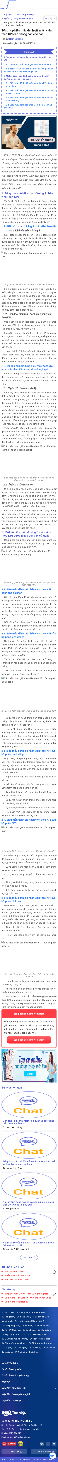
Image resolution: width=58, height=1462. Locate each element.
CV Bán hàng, (29, 1330)
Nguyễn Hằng (16, 39)
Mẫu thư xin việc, (9, 1321)
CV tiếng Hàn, (8, 1317)
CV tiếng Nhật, (24, 1317)
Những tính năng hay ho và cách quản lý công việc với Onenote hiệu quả (28, 1203)
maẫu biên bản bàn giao (17, 1275)
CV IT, (4, 1330)
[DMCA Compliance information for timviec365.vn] (20, 1444)
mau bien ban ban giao (16, 1279)
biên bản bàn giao (14, 1271)
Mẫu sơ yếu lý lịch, (28, 1321)
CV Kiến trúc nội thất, (40, 1339)
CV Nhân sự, (15, 1330)
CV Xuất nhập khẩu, (37, 1334)
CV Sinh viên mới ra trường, (14, 1339)
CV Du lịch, (6, 1347)
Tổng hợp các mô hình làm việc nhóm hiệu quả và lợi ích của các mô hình (29, 1162)
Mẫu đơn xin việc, (41, 1317)
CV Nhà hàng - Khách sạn (27, 1352)
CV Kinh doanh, (42, 1325)
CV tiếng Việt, (38, 1312)
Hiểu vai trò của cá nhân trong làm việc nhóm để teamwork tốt (28, 1244)
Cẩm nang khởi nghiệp (16, 1301)
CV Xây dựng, (7, 1334)
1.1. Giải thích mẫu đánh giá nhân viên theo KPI (28, 64)
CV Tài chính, (49, 1347)
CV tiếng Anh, (23, 1312)
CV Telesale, (35, 1347)
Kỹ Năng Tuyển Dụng (40, 1297)
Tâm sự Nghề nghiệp (37, 1293)
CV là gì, (43, 1321)
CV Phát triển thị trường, (40, 1343)
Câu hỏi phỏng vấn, (10, 1325)
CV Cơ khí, (21, 1334)
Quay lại (50, 18)
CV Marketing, (44, 1330)
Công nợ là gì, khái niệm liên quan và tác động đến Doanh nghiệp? (28, 1122)
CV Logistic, (7, 1352)
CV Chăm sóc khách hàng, (14, 1343)
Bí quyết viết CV (13, 1293)
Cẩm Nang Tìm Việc (14, 1297)
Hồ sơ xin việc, (8, 1312)
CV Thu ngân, (20, 1347)
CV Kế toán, (27, 1325)
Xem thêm (27, 1257)
